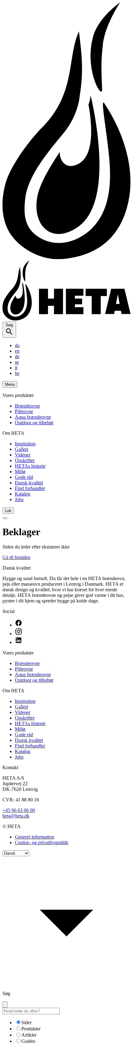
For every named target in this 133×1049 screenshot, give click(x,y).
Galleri (21, 449)
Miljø (20, 471)
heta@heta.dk (15, 815)
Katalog (22, 493)
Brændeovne (27, 405)
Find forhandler (30, 488)
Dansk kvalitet (29, 482)
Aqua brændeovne (33, 417)
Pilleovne (24, 411)
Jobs (19, 499)
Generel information (34, 837)
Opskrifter (25, 460)
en (17, 351)
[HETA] (66, 318)
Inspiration (25, 443)
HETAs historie (30, 466)
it (16, 367)
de (17, 356)
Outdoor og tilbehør (34, 422)
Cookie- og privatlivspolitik (41, 842)
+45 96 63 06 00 (18, 810)
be (17, 373)
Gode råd (24, 477)
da (17, 345)
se (17, 362)
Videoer (22, 454)
